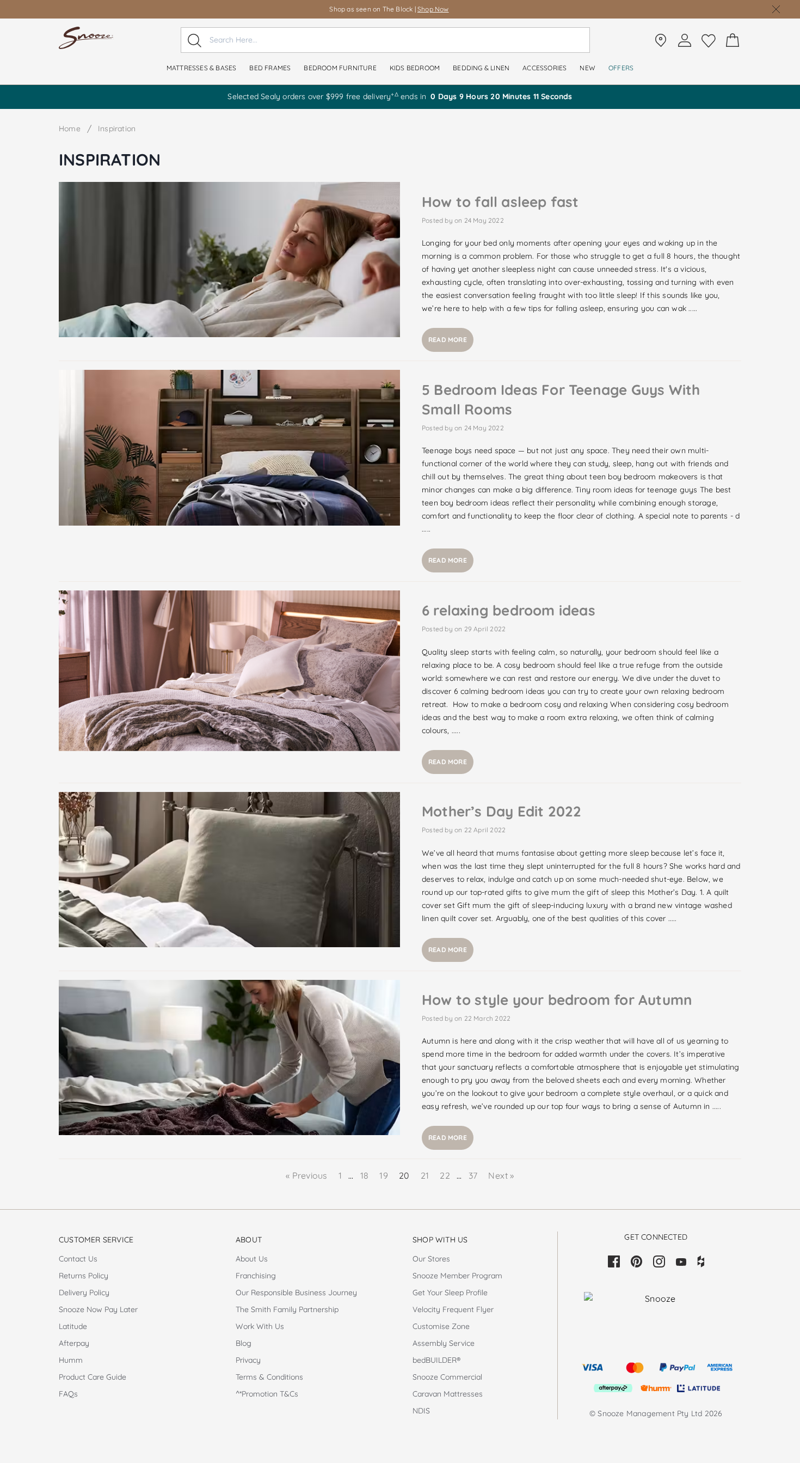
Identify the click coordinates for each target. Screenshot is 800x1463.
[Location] (660, 40)
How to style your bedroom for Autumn (557, 1000)
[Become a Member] (684, 40)
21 (426, 1175)
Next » (501, 1175)
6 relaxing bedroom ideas (508, 610)
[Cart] (732, 40)
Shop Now (433, 9)
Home (70, 128)
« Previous (307, 1175)
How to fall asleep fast (500, 202)
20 (405, 1175)
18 (364, 1175)
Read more (447, 340)
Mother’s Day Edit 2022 (501, 811)
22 (446, 1175)
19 (384, 1175)
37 (473, 1175)
